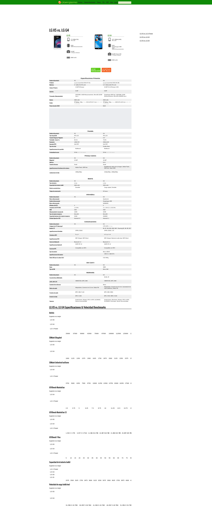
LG (67, 35)
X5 (69, 35)
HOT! (107, 2)
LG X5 (76, 82)
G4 (111, 35)
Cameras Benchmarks (89, 2)
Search (116, 2)
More (111, 2)
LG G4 (104, 82)
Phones (99, 2)
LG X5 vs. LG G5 (145, 40)
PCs (104, 2)
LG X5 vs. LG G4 (145, 37)
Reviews (80, 2)
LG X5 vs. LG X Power (146, 33)
